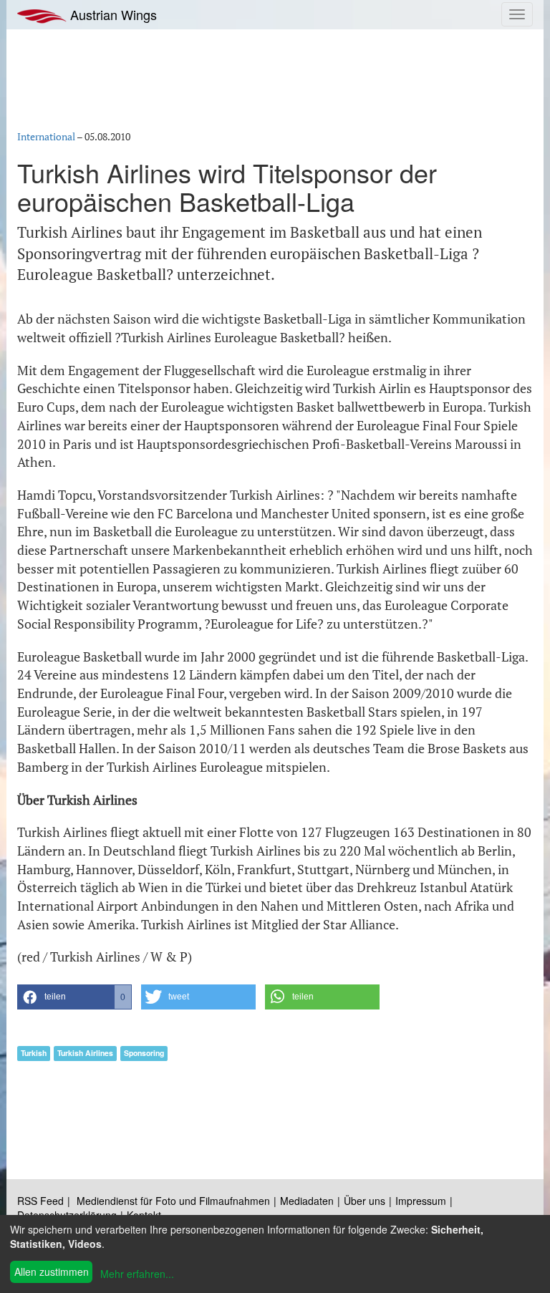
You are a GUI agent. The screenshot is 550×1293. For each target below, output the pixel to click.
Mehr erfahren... (137, 1274)
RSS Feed (40, 1200)
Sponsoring (144, 1052)
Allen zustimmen (51, 1271)
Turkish (34, 1052)
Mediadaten (307, 1200)
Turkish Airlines (85, 1052)
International (46, 136)
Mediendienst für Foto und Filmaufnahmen (173, 1200)
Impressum (420, 1200)
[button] (74, 996)
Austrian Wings (112, 14)
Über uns (364, 1200)
